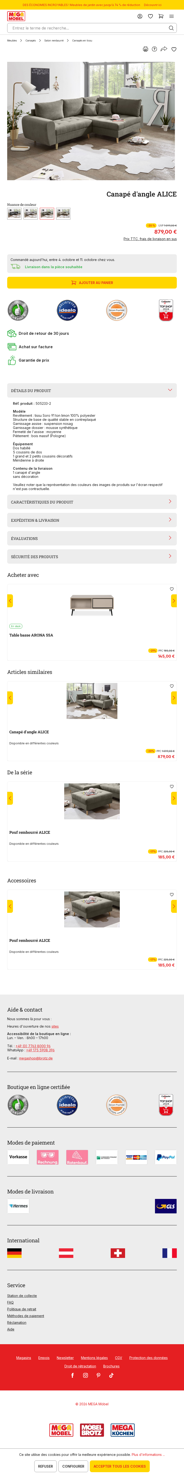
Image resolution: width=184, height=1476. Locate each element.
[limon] (47, 214)
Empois (44, 1358)
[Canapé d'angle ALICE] (91, 121)
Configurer (73, 1466)
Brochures (111, 1366)
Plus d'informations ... (148, 1455)
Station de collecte (22, 1296)
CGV (118, 1358)
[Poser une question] (154, 49)
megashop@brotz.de (36, 1058)
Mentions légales (94, 1358)
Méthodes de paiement (25, 1316)
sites (55, 1026)
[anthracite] (14, 214)
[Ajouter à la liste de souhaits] (174, 49)
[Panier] (161, 16)
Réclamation (16, 1322)
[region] (92, 121)
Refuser (45, 1466)
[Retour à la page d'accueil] (16, 16)
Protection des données (148, 1358)
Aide (10, 1329)
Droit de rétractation (80, 1366)
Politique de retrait (21, 1309)
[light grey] (30, 214)
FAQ (10, 1302)
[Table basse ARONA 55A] (92, 604)
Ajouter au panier (96, 283)
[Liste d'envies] (150, 16)
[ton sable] (63, 214)
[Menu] (171, 16)
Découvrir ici (152, 5)
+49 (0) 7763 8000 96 (33, 1046)
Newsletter (65, 1358)
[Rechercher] (171, 28)
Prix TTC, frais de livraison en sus (150, 239)
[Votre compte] (140, 16)
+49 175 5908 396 (40, 1050)
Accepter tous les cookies (120, 1466)
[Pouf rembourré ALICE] (92, 801)
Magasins (23, 1358)
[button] (92, 333)
